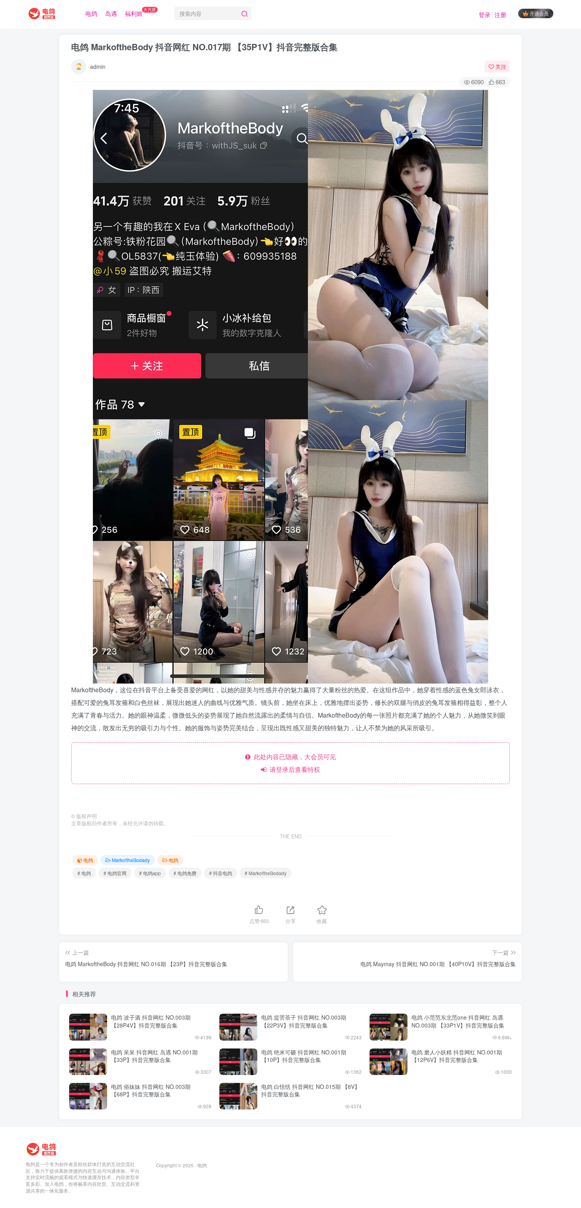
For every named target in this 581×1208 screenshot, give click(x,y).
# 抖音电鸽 (220, 873)
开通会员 (539, 13)
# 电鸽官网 (115, 873)
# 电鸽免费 (185, 873)
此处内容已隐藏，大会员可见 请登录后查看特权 (293, 763)
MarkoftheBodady (131, 860)
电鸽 (91, 13)
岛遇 (111, 13)
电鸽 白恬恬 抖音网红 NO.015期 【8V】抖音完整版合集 (310, 1090)
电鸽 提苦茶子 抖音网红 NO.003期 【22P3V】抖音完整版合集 (303, 1021)
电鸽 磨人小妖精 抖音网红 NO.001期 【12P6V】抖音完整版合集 (456, 1056)
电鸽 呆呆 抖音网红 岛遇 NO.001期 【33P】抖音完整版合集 (154, 1056)
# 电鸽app (150, 873)
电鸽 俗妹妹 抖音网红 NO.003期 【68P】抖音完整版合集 (151, 1090)
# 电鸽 (84, 873)
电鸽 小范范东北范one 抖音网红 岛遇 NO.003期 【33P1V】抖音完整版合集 (457, 1021)
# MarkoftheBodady (266, 873)
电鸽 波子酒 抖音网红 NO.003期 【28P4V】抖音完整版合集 (151, 1021)
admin (98, 66)
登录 (484, 14)
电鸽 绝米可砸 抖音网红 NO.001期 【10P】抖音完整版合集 (303, 1056)
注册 (500, 14)
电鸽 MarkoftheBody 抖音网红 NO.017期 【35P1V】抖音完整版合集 (204, 46)
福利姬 (140, 11)
